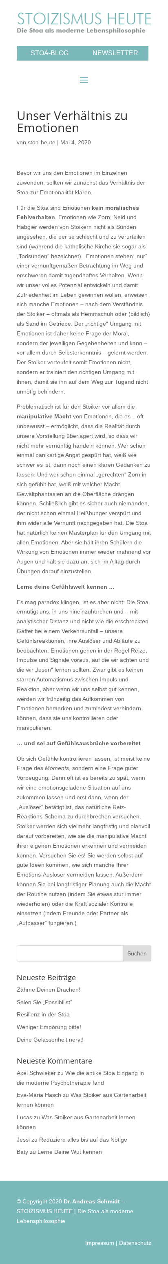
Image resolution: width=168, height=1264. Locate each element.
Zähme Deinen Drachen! (48, 989)
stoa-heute (41, 142)
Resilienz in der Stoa (43, 1014)
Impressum (99, 1243)
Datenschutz (135, 1243)
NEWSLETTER (115, 53)
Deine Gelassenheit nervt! (50, 1039)
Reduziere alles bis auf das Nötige (83, 1139)
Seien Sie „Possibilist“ (44, 1002)
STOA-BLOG (50, 53)
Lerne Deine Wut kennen (70, 1152)
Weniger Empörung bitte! (49, 1027)
